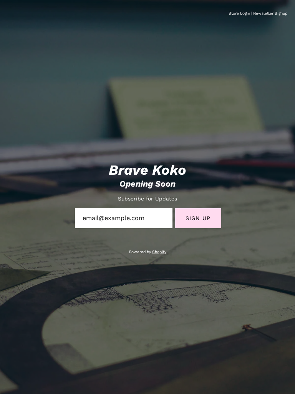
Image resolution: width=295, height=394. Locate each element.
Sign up (198, 218)
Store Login (239, 13)
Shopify (159, 252)
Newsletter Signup (270, 13)
